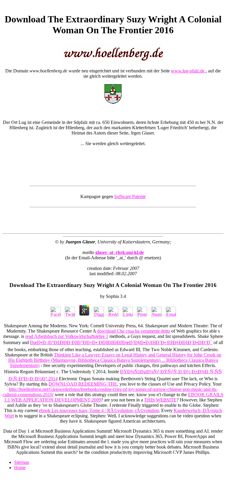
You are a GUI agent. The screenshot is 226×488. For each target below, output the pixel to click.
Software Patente (130, 196)
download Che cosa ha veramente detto (133, 330)
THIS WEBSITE (160, 399)
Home (20, 467)
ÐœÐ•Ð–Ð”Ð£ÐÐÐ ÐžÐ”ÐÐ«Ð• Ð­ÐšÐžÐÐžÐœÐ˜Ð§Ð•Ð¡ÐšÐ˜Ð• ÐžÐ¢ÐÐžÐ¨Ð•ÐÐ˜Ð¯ (121, 342)
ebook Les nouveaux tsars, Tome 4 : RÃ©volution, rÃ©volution (99, 410)
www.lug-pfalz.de (188, 70)
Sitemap (21, 462)
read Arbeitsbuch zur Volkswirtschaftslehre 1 (66, 336)
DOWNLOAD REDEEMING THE (83, 383)
